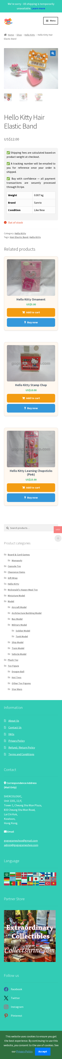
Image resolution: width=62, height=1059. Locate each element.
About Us (13, 720)
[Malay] (48, 878)
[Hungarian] (19, 878)
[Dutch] (30, 874)
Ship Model (17, 642)
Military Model (19, 624)
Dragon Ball (18, 671)
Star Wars (17, 689)
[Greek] (13, 878)
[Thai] (42, 883)
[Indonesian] (24, 878)
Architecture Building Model (27, 613)
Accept (42, 1051)
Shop (19, 34)
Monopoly (17, 560)
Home (11, 34)
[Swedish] (36, 883)
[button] (53, 53)
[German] (7, 878)
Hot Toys (16, 677)
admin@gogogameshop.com (21, 845)
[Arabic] (7, 874)
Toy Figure (13, 665)
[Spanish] (30, 883)
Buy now (32, 322)
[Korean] (42, 878)
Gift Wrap (13, 577)
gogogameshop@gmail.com (21, 840)
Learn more (38, 8)
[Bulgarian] (13, 874)
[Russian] (24, 883)
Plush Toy (13, 659)
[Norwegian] (54, 878)
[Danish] (24, 874)
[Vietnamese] (54, 883)
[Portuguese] (13, 883)
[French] (54, 874)
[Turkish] (48, 883)
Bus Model (17, 618)
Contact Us (15, 727)
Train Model (18, 648)
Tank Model (22, 636)
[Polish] (7, 883)
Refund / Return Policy (21, 747)
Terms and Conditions (21, 754)
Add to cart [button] (33, 312)
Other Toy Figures (21, 683)
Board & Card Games (19, 554)
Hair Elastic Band (19, 237)
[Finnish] (48, 874)
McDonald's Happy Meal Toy (23, 589)
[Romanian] (19, 883)
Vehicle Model (19, 654)
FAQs (11, 734)
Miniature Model (16, 595)
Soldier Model (23, 630)
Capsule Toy (14, 566)
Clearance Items (16, 572)
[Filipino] (42, 874)
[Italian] (30, 878)
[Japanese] (36, 878)
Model (11, 601)
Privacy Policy (16, 740)
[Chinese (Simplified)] (19, 874)
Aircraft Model (19, 607)
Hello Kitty (29, 34)
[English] (36, 874)
